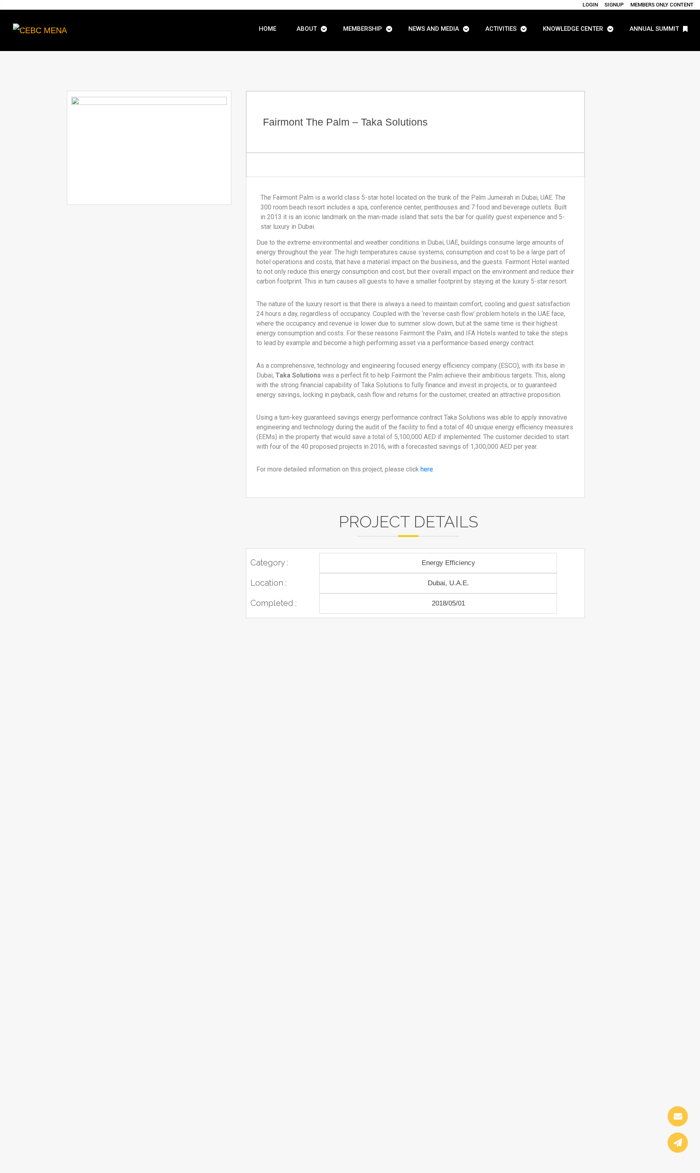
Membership (362, 28)
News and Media (433, 28)
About (307, 28)
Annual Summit (654, 28)
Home (267, 28)
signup (614, 5)
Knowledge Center (573, 28)
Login (590, 5)
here (426, 469)
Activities (500, 28)
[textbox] (415, 333)
